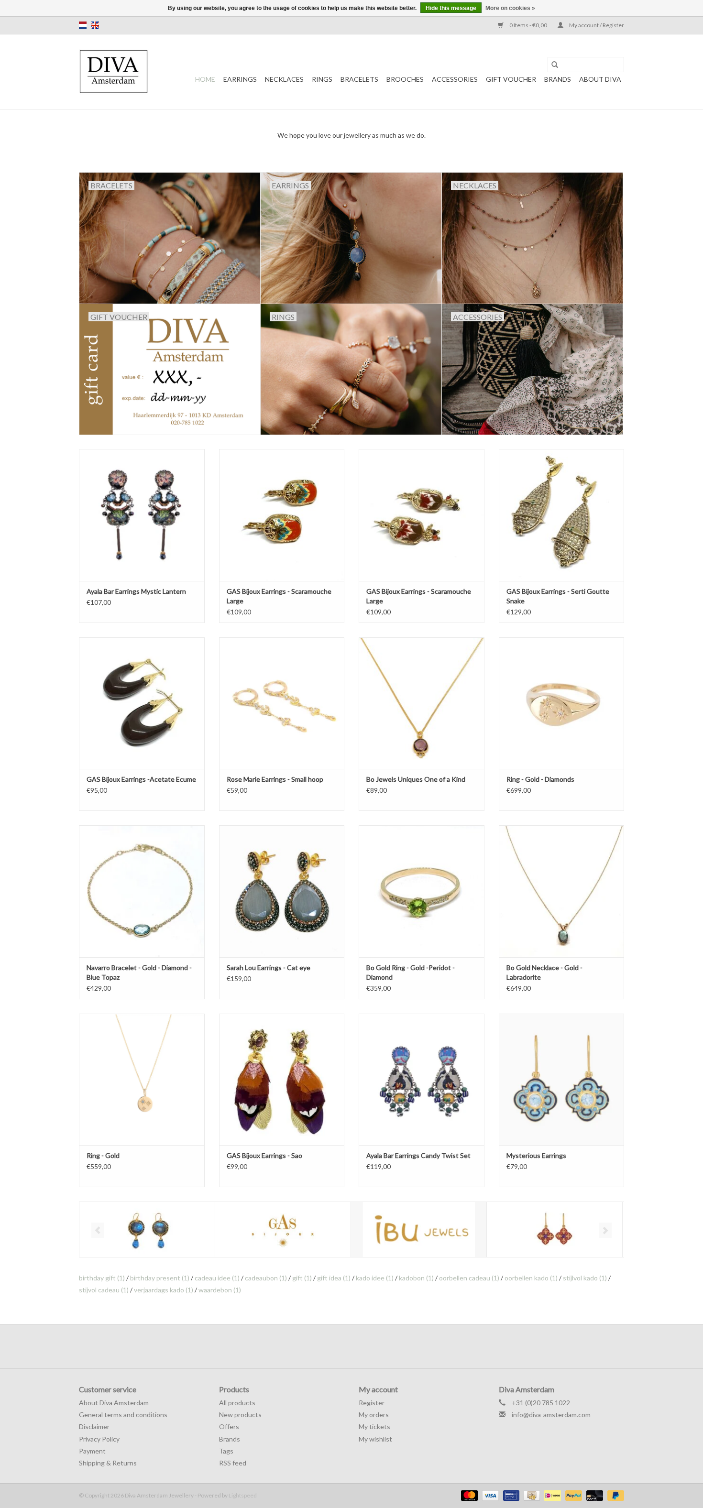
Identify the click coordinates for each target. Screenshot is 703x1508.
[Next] (605, 1230)
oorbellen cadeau (469, 1278)
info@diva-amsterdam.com (551, 1414)
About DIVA (600, 79)
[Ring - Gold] (142, 1079)
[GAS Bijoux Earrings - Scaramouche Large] (282, 514)
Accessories (455, 79)
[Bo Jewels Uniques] (147, 1229)
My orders (374, 1414)
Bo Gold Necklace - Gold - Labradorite (544, 972)
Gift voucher (511, 79)
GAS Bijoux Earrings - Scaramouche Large (279, 596)
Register (371, 1403)
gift (302, 1278)
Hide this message (451, 8)
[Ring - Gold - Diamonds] (562, 703)
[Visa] (489, 1494)
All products (237, 1403)
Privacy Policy (99, 1439)
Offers (229, 1426)
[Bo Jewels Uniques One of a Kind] (421, 703)
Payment (92, 1451)
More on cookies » (510, 8)
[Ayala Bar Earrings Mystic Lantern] (142, 514)
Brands (557, 79)
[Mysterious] (554, 1229)
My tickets (374, 1426)
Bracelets (359, 79)
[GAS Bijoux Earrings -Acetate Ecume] (142, 703)
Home (205, 79)
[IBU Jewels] (418, 1229)
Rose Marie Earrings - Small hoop (275, 779)
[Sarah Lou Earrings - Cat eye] (282, 891)
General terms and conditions (123, 1414)
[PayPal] (572, 1494)
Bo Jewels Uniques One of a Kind (415, 779)
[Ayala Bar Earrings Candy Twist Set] (421, 1079)
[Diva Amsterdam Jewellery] (114, 72)
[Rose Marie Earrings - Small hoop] (282, 703)
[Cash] (530, 1494)
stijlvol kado (585, 1278)
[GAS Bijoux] (283, 1229)
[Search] (555, 64)
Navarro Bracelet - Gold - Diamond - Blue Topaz (139, 972)
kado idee (375, 1278)
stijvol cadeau (104, 1290)
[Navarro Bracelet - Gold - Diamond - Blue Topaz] (142, 891)
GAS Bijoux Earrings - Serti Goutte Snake (557, 596)
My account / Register (596, 25)
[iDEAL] (551, 1494)
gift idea (334, 1278)
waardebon (219, 1290)
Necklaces (284, 79)
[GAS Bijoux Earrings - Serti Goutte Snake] (562, 514)
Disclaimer (94, 1426)
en (95, 25)
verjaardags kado (163, 1290)
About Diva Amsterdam (114, 1403)
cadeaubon (266, 1278)
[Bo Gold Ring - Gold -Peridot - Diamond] (421, 891)
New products (240, 1414)
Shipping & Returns (108, 1463)
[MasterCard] (468, 1494)
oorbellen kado (531, 1278)
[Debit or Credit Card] (593, 1494)
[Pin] (510, 1494)
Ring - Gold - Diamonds (540, 779)
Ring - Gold (103, 1155)
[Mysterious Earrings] (562, 1079)
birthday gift (102, 1278)
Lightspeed (243, 1495)
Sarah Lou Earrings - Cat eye (268, 967)
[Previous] (97, 1230)
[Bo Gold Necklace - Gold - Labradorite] (562, 891)
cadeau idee (217, 1278)
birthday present (159, 1278)
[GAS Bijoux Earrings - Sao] (282, 1079)
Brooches (405, 79)
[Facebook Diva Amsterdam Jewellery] (343, 1346)
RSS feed (232, 1463)
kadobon (416, 1278)
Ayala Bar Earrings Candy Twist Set (418, 1155)
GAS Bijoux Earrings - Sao (264, 1155)
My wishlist (375, 1439)
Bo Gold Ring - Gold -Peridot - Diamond (410, 972)
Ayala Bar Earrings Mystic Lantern (136, 591)
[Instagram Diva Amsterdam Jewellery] (360, 1346)
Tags (226, 1451)
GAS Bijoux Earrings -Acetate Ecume (141, 779)
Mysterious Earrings (536, 1155)
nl (83, 25)
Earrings (240, 79)
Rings (322, 79)
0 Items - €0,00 (528, 25)
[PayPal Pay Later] (614, 1494)
